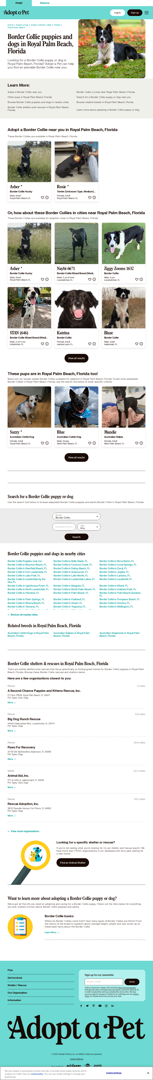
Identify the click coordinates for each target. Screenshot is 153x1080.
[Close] (148, 1073)
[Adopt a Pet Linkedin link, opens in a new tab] (112, 1005)
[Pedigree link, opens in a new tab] (87, 1065)
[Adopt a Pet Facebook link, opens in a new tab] (82, 1005)
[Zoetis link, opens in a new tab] (98, 1065)
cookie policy (37, 1074)
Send (131, 981)
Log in (117, 12)
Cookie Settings (76, 1059)
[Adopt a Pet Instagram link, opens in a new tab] (107, 1005)
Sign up (135, 12)
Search (76, 537)
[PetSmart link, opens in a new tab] (73, 1066)
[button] (42, 197)
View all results (76, 358)
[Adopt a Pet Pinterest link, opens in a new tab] (94, 1005)
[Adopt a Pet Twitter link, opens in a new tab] (88, 1005)
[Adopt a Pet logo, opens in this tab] (76, 1033)
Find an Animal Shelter (72, 862)
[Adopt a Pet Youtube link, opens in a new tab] (101, 1005)
